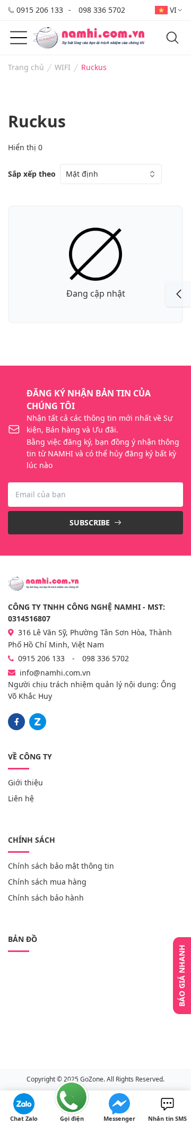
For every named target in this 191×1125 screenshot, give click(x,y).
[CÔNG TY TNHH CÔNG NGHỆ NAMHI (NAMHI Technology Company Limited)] (88, 37)
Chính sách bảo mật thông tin (61, 866)
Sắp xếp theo (32, 174)
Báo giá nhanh (182, 976)
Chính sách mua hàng (47, 882)
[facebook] (16, 721)
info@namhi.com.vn (55, 673)
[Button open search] (172, 37)
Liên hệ (21, 798)
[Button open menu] (18, 37)
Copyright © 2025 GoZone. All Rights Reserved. (95, 1079)
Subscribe (91, 522)
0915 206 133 (39, 10)
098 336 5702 (102, 10)
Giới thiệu (25, 782)
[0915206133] (37, 721)
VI (173, 10)
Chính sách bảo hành (46, 898)
